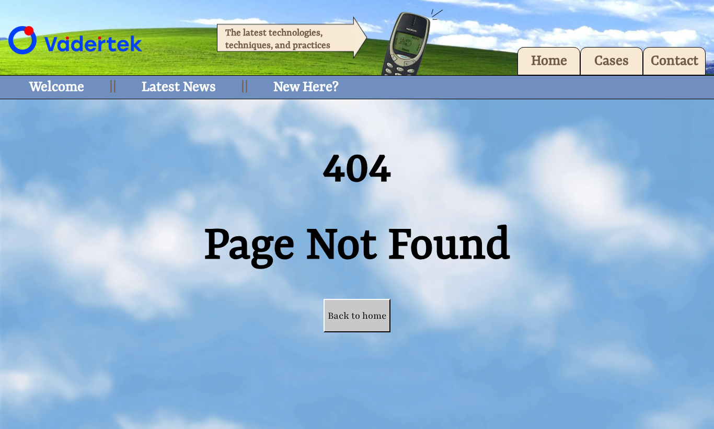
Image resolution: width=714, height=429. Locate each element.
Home (549, 61)
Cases (611, 61)
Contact (674, 61)
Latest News (179, 87)
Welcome (56, 87)
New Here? (306, 87)
